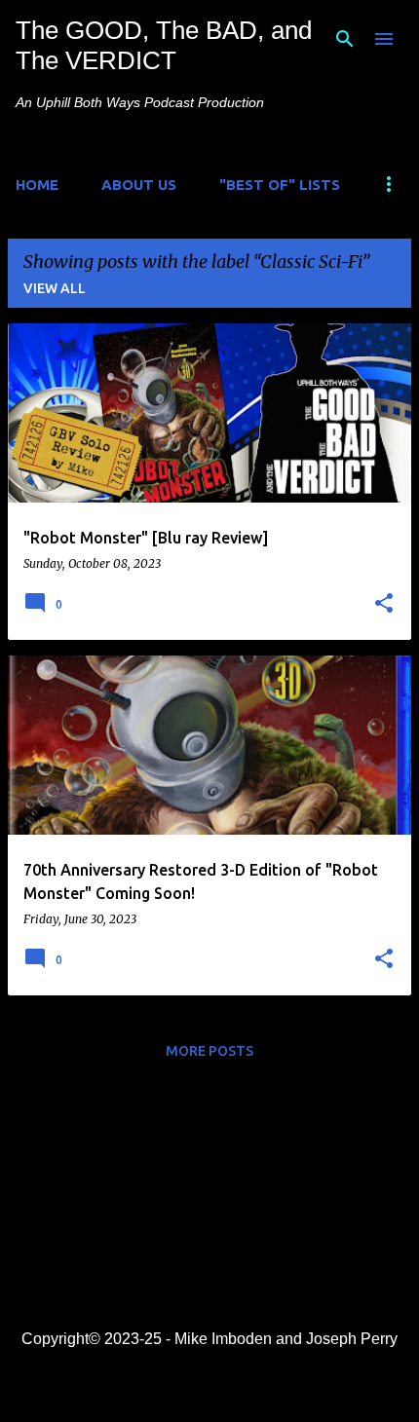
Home (37, 184)
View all (54, 288)
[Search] (345, 39)
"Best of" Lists (279, 184)
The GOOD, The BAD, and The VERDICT (164, 45)
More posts (209, 1051)
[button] (384, 604)
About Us (138, 184)
